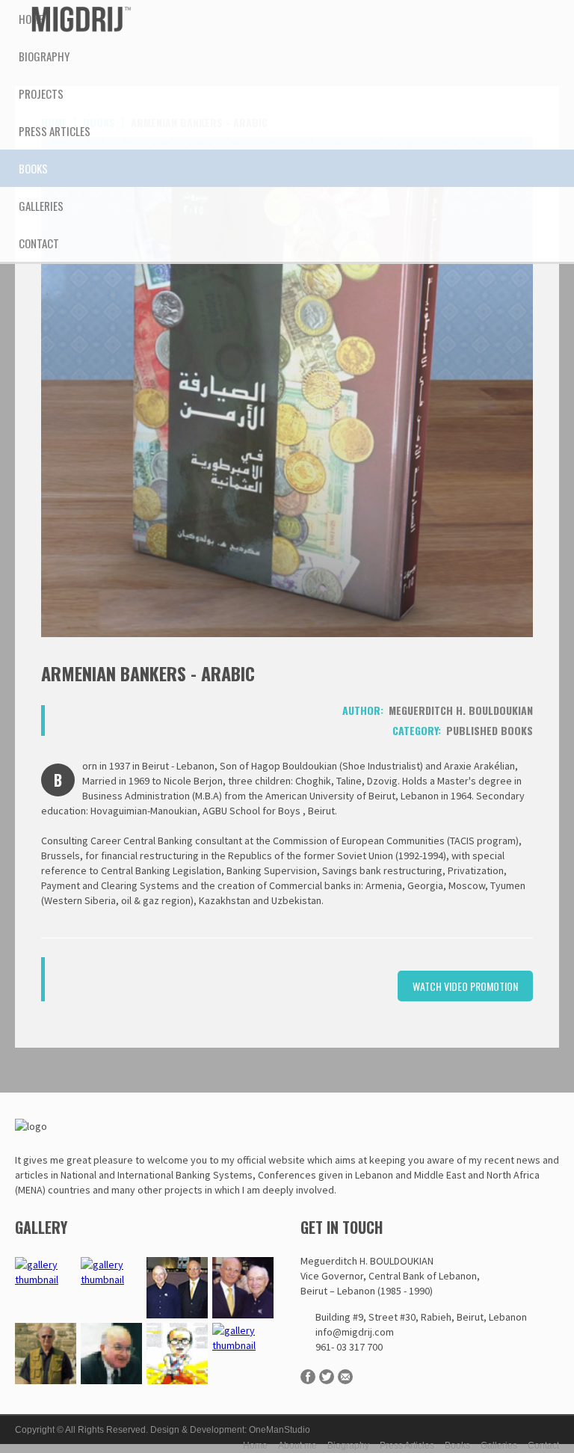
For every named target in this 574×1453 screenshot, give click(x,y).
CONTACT (39, 243)
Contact (543, 1445)
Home (31, 18)
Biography (348, 1445)
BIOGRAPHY (44, 56)
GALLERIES (41, 205)
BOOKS (33, 168)
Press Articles (407, 1445)
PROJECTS (41, 93)
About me (297, 1445)
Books (457, 1445)
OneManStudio (279, 1430)
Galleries (499, 1445)
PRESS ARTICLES (54, 131)
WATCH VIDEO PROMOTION (465, 986)
